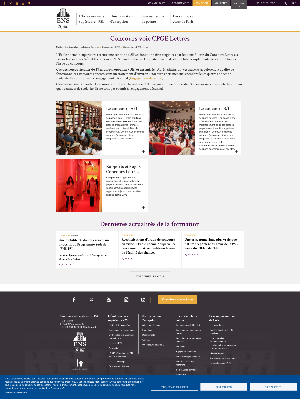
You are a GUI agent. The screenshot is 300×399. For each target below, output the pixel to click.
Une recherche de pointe (153, 19)
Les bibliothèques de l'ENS (188, 356)
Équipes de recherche (186, 351)
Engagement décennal (146, 78)
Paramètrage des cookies (174, 387)
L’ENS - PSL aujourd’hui (119, 325)
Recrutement (180, 3)
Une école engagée (117, 361)
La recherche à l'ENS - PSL (188, 325)
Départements (148, 335)
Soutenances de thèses (187, 370)
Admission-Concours (90, 47)
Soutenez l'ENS (265, 3)
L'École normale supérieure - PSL (91, 19)
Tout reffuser (224, 387)
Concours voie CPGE (111, 47)
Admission (202, 3)
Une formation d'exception (67, 47)
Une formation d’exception (121, 19)
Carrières (146, 340)
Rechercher (285, 3)
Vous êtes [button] (221, 3)
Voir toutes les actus (150, 276)
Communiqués (156, 3)
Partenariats (114, 348)
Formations (147, 330)
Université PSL (115, 343)
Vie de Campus (217, 353)
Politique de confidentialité (16, 392)
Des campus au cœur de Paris (184, 19)
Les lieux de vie (217, 325)
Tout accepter (273, 387)
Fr (292, 3)
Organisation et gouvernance (122, 330)
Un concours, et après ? (153, 345)
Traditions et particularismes (222, 358)
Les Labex (180, 346)
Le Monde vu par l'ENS (220, 363)
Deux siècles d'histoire (119, 366)
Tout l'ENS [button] (239, 3)
